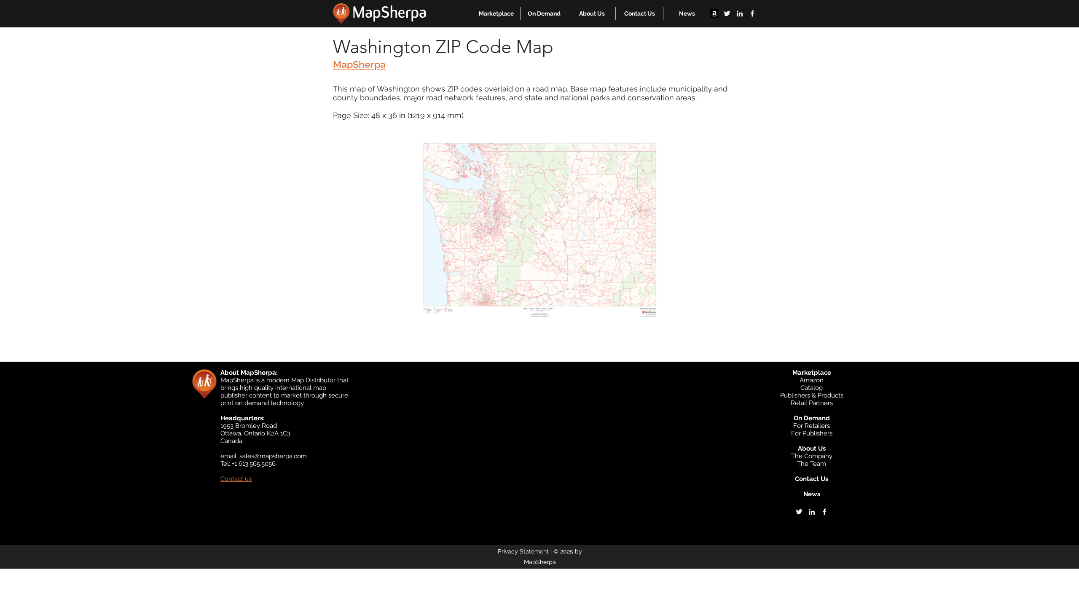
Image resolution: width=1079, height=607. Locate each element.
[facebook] (752, 13)
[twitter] (727, 13)
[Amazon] (714, 13)
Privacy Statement (523, 551)
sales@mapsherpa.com (273, 456)
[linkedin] (739, 13)
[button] (496, 13)
